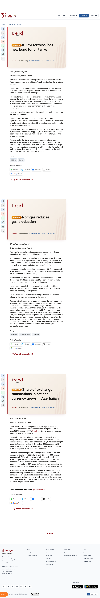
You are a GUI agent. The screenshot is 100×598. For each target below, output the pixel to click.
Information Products (70, 555)
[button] (3, 29)
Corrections (49, 564)
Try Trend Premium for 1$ (22, 179)
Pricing (66, 553)
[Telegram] (21, 586)
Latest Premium (32, 555)
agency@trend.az (7, 573)
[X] (12, 586)
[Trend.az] (8, 15)
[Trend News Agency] (7, 551)
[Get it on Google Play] (91, 586)
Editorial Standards (51, 561)
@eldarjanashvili (39, 490)
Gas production (25, 334)
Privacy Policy (87, 555)
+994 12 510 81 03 (7, 571)
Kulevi (21, 160)
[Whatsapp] (4, 586)
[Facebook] (8, 586)
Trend (34, 431)
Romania (14, 334)
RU (96, 594)
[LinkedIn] (25, 586)
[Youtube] (17, 586)
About (47, 553)
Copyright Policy (88, 558)
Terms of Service (88, 553)
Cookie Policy (87, 561)
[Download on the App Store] (77, 586)
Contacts (48, 558)
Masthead (49, 555)
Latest (29, 553)
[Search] (59, 15)
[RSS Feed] (30, 586)
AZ (92, 594)
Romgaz (36, 334)
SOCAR (13, 160)
